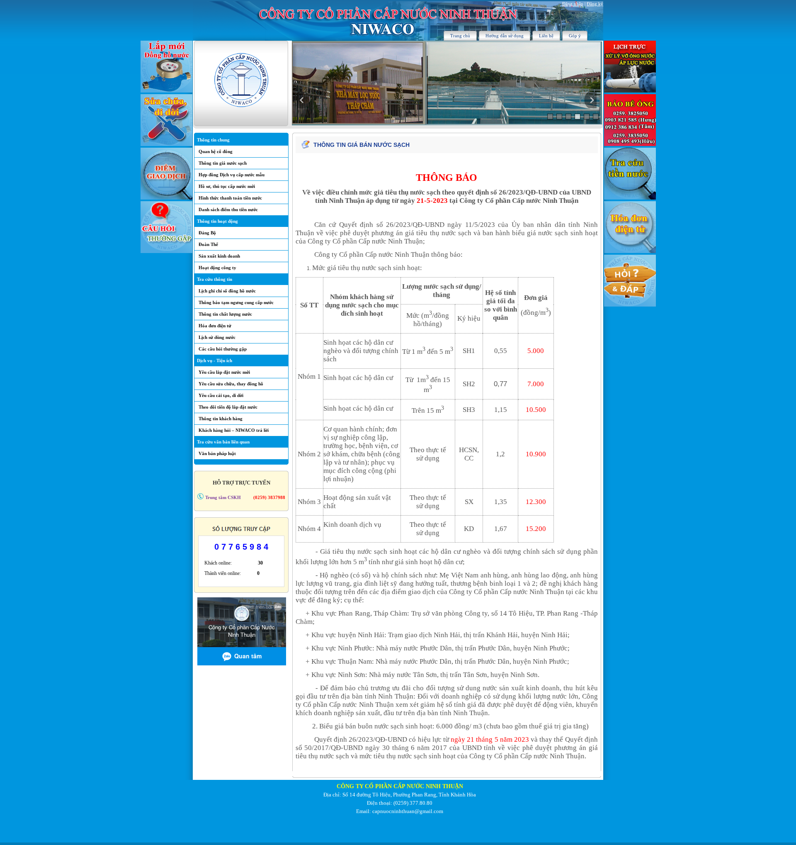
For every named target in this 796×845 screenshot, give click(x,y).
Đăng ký (595, 3)
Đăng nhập (572, 3)
